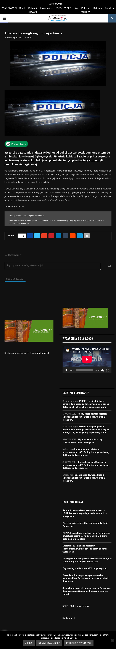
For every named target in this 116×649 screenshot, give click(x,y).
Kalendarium (46, 8)
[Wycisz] (102, 370)
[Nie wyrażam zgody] (112, 640)
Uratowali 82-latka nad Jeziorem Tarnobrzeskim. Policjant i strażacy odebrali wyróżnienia (85, 549)
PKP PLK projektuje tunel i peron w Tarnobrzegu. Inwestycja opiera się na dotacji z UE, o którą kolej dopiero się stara (86, 404)
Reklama (97, 8)
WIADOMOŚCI (9, 8)
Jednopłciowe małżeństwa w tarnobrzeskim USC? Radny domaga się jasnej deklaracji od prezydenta (86, 452)
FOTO (59, 8)
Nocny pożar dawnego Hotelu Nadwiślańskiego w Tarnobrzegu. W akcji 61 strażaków (85, 417)
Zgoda (28, 643)
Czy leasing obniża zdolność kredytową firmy (85, 568)
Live (76, 8)
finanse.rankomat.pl (39, 353)
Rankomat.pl (69, 618)
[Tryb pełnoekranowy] (107, 370)
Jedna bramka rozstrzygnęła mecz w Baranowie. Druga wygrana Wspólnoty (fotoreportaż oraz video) (87, 591)
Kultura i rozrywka (32, 10)
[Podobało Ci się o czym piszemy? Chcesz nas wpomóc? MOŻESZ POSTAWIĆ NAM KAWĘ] (16, 146)
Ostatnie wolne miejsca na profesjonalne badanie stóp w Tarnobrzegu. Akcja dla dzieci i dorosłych (86, 578)
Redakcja (109, 8)
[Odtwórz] (66, 370)
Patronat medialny (85, 10)
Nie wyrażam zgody (49, 643)
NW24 (9, 38)
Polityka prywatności (78, 643)
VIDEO (67, 8)
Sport (22, 8)
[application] (87, 359)
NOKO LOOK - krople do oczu (76, 606)
